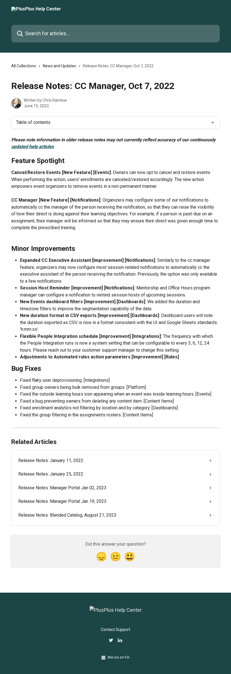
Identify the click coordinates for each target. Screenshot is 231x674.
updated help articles (32, 146)
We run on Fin (119, 657)
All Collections (23, 66)
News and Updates (59, 66)
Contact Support (115, 629)
